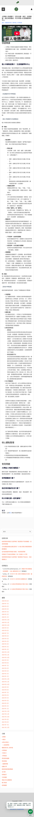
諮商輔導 (4, 785)
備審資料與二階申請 (10, 22)
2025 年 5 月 (5, 638)
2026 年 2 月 (5, 614)
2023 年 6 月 (5, 695)
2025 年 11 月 (5, 622)
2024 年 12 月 (5, 652)
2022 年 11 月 (5, 714)
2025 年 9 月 (5, 628)
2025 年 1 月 (5, 649)
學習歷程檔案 (5, 758)
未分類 (4, 772)
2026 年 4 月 (5, 611)
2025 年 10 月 (5, 625)
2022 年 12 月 (5, 711)
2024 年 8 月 (5, 663)
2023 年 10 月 (5, 684)
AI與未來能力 (5, 742)
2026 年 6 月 (5, 606)
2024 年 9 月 (5, 660)
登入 (10, 512)
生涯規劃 (4, 777)
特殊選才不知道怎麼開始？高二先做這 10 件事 (14, 554)
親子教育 (4, 782)
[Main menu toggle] (3, 9)
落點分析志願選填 (7, 780)
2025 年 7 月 (5, 633)
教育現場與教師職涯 (7, 769)
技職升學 (4, 766)
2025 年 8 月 (5, 630)
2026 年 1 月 (5, 617)
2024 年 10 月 (5, 657)
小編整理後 (5, 764)
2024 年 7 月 (5, 665)
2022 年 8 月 (5, 722)
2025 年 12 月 (5, 619)
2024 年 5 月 (5, 671)
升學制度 (19, 22)
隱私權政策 (13, 809)
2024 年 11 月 (5, 654)
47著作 (4, 739)
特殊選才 (4, 774)
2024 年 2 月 (5, 673)
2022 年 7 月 (5, 724)
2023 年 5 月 (5, 698)
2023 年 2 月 (5, 706)
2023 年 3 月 (5, 703)
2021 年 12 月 (5, 727)
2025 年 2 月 (5, 646)
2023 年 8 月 (5, 690)
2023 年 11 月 (5, 681)
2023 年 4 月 (5, 700)
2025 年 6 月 (5, 636)
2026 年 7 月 (5, 603)
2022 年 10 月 (5, 716)
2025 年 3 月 (5, 644)
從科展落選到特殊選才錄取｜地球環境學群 (13, 551)
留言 (3, 22)
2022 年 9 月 (5, 719)
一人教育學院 (5, 745)
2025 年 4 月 (5, 641)
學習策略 (4, 761)
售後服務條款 (20, 809)
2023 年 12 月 (5, 679)
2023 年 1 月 (5, 708)
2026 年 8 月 (5, 601)
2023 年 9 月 (5, 687)
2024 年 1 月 (5, 676)
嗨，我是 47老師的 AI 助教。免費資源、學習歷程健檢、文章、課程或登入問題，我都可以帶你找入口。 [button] (19, 805)
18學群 (4, 737)
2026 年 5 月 (5, 609)
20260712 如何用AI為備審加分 (18, 579)
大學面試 (4, 755)
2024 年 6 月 (5, 668)
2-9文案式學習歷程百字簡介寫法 (19, 584)
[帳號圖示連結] (31, 9)
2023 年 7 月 (5, 692)
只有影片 (4, 753)
